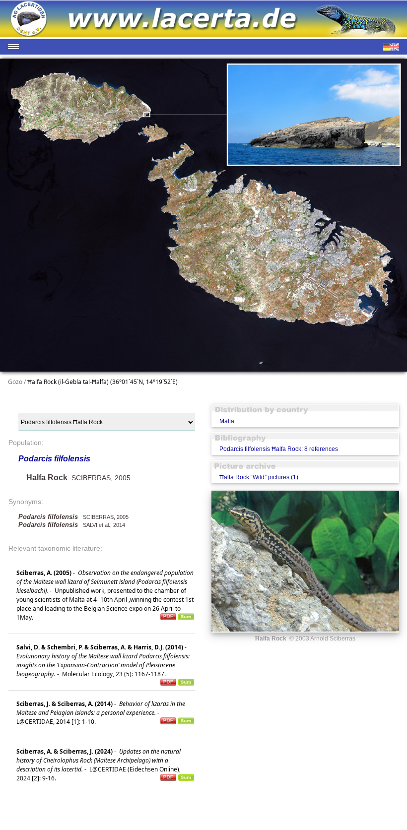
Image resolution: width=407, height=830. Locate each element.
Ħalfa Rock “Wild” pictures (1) (258, 477)
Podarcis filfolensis (54, 458)
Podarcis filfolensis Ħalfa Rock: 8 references (278, 449)
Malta (226, 421)
